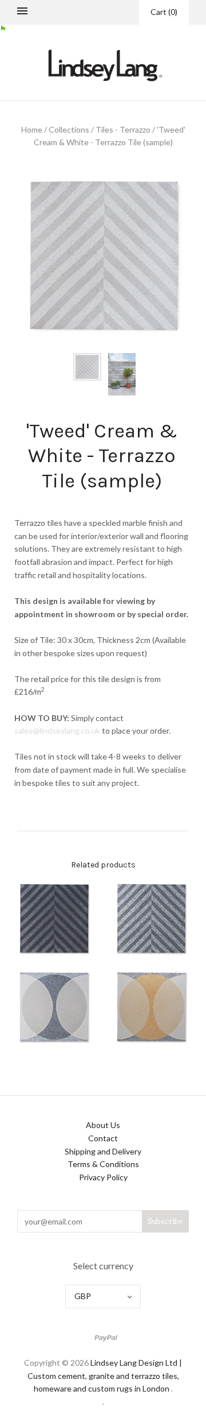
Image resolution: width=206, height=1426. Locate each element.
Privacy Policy (103, 1177)
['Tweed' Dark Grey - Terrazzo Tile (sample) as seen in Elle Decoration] (54, 918)
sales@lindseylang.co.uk (57, 730)
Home (31, 129)
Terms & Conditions (103, 1164)
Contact (103, 1138)
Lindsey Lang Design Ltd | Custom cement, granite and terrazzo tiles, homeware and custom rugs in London (105, 1376)
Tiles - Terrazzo (123, 129)
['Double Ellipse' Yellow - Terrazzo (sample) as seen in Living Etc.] (151, 1007)
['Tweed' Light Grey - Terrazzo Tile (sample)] (151, 918)
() (163, 12)
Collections (69, 129)
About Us (103, 1125)
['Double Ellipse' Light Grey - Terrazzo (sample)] (54, 1007)
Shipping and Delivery (103, 1151)
